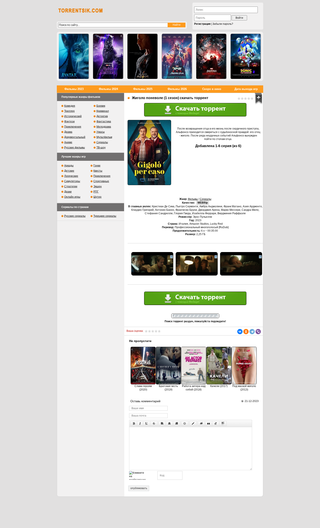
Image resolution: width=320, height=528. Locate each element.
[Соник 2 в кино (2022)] (246, 56)
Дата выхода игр (246, 89)
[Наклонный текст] (140, 423)
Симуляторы (72, 181)
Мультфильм (104, 137)
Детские (69, 170)
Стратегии (70, 186)
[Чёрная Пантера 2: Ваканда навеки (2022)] (108, 56)
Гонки (96, 165)
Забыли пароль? (222, 23)
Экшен (97, 186)
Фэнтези (69, 121)
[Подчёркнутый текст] (146, 423)
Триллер (69, 111)
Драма (68, 131)
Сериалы (205, 199)
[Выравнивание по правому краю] (176, 423)
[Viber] (258, 331)
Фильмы (193, 199)
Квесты (97, 170)
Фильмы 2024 (108, 89)
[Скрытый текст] (201, 423)
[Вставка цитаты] (208, 423)
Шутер (97, 196)
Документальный (74, 137)
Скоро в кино (211, 89)
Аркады (69, 165)
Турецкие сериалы (104, 216)
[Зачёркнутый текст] (154, 423)
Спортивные (101, 181)
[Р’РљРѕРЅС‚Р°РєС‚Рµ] (240, 331)
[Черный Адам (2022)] (143, 56)
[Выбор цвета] (193, 423)
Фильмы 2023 (74, 89)
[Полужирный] (133, 423)
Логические (71, 176)
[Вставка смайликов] (185, 423)
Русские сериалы (75, 216)
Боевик (100, 105)
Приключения (72, 126)
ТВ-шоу (101, 147)
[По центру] (169, 423)
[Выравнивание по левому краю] (162, 423)
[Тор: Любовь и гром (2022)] (177, 56)
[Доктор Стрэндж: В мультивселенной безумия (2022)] (211, 56)
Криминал (102, 111)
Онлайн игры (72, 196)
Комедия (69, 105)
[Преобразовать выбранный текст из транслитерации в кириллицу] (215, 423)
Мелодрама (103, 126)
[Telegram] (252, 331)
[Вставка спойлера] (223, 423)
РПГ (96, 191)
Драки (68, 191)
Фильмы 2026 (177, 89)
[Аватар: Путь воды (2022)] (74, 56)
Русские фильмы (74, 147)
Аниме (68, 142)
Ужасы (100, 131)
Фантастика (103, 121)
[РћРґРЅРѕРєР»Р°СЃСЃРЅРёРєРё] (246, 331)
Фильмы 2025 (142, 89)
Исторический (73, 116)
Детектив (102, 116)
